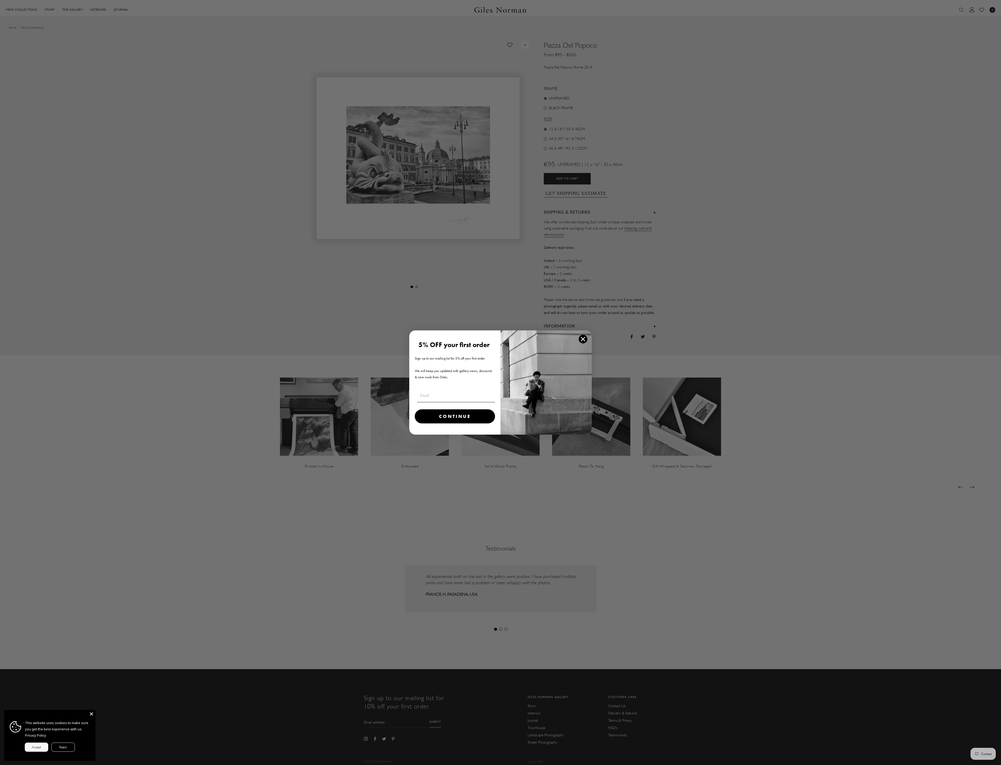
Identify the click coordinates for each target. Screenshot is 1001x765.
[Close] (91, 714)
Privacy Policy (35, 735)
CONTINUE (455, 416)
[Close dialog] (583, 339)
